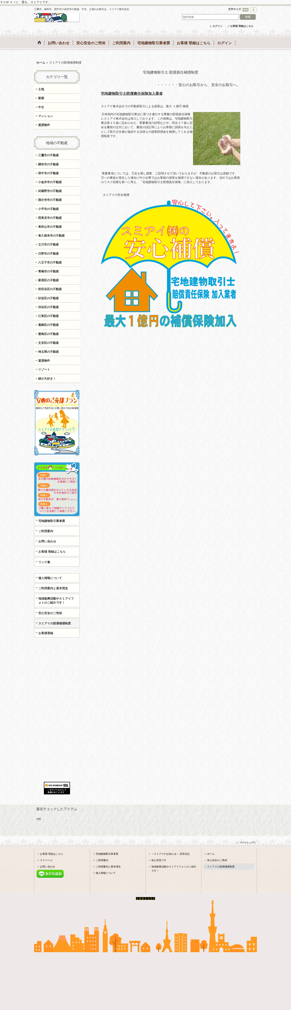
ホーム (211, 853)
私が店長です (158, 860)
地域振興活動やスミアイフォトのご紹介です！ (56, 600)
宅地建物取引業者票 (51, 521)
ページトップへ (248, 842)
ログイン (218, 26)
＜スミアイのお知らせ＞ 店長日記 (170, 853)
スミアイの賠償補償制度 (54, 623)
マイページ (46, 860)
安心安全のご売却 (50, 613)
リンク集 (44, 562)
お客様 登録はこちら (241, 26)
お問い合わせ (47, 541)
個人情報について (50, 578)
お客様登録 (45, 633)
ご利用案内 (45, 531)
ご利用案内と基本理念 (53, 588)
